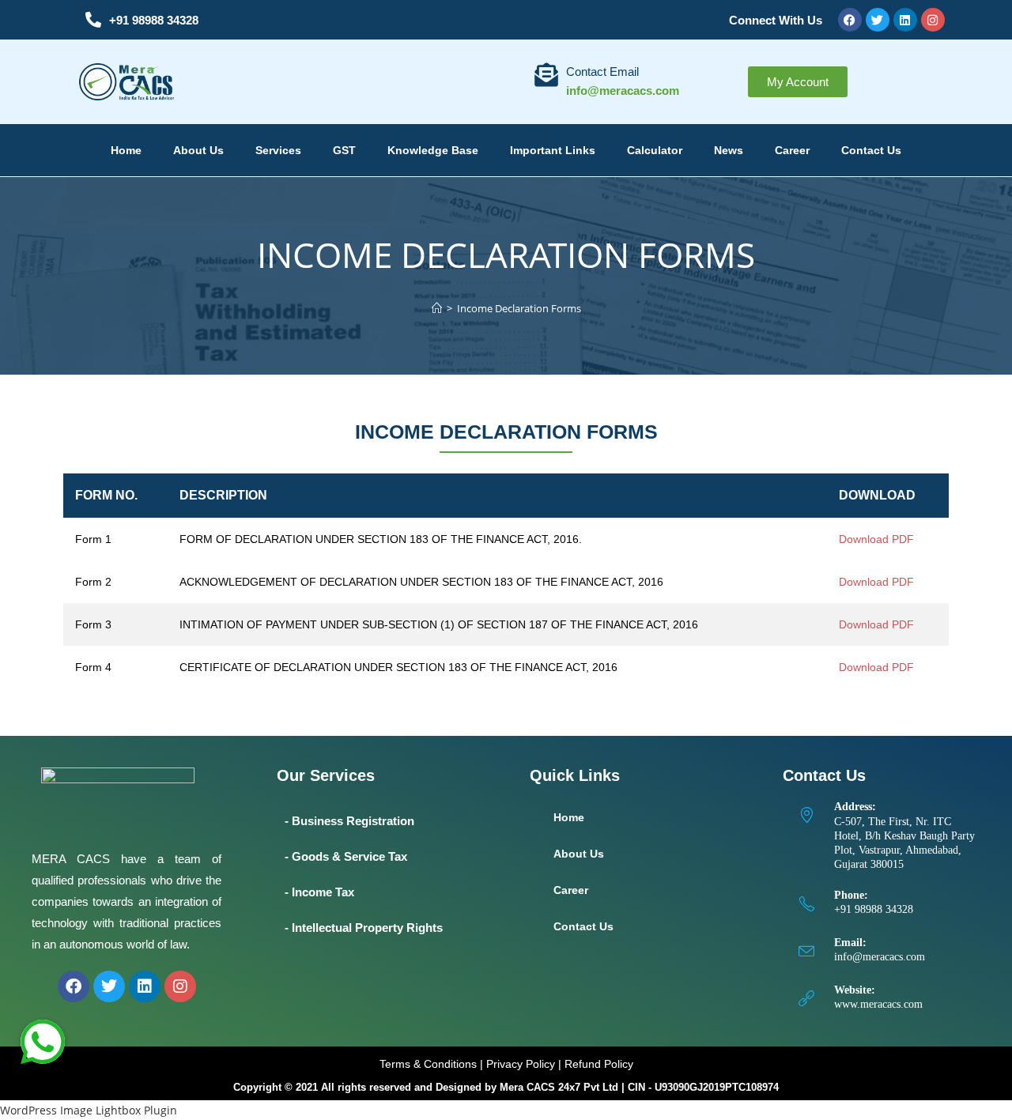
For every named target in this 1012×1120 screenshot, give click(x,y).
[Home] (437, 308)
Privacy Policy (520, 1064)
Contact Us (871, 150)
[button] (43, 1042)
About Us (198, 150)
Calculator (654, 150)
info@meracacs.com (879, 957)
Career (792, 150)
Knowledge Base (432, 150)
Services (278, 150)
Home (126, 150)
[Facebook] (850, 20)
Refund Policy (599, 1064)
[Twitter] (877, 20)
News (728, 150)
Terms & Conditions (428, 1064)
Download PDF (876, 539)
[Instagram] (933, 20)
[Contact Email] (546, 75)
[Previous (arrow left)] (27, 560)
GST (344, 150)
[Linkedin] (905, 20)
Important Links (552, 150)
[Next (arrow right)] (984, 560)
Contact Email (602, 71)
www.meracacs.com (878, 1004)
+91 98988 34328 (153, 20)
